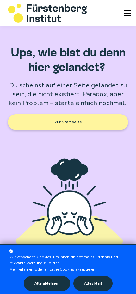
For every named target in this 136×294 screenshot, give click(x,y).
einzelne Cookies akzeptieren (70, 269)
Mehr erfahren (21, 269)
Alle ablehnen (46, 283)
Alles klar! (93, 283)
